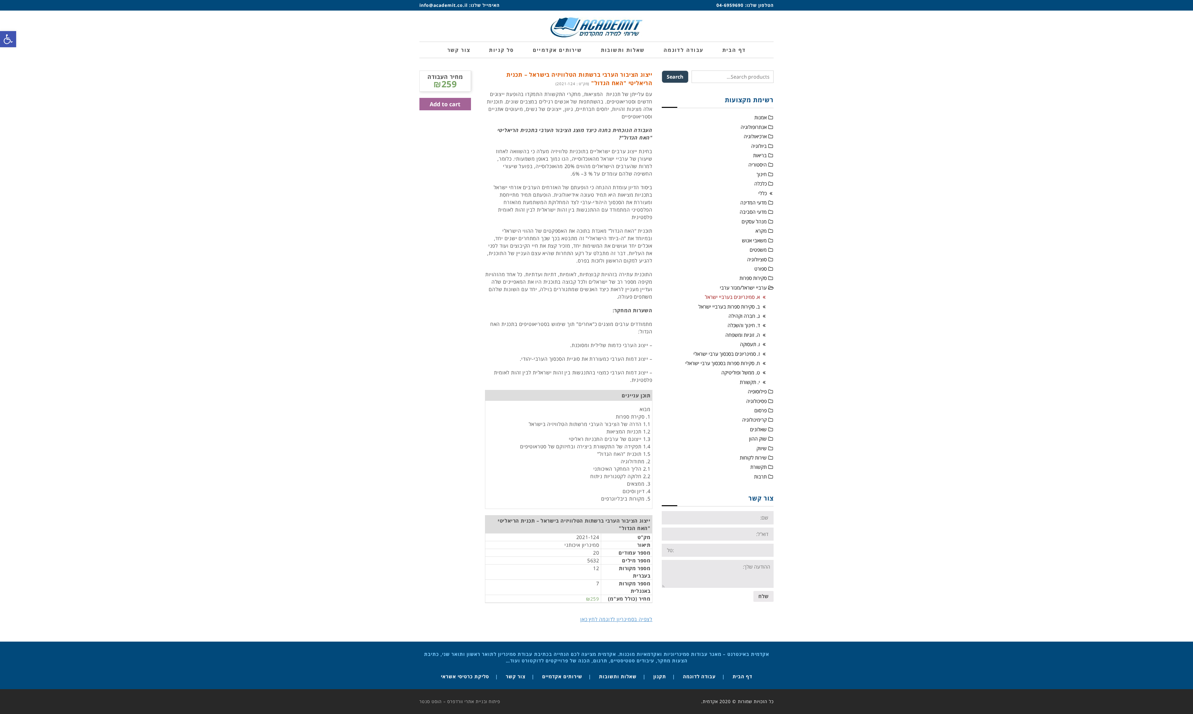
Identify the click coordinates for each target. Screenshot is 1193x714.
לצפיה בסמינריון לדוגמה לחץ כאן (616, 619)
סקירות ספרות (753, 278)
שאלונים (758, 429)
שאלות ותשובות (618, 676)
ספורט (760, 268)
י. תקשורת (750, 382)
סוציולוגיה (757, 259)
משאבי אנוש (754, 240)
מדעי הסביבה (753, 211)
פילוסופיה (757, 391)
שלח (763, 596)
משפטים (758, 249)
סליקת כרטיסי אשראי (465, 676)
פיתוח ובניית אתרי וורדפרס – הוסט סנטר (459, 701)
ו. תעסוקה (750, 344)
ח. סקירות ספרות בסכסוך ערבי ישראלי (722, 363)
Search (675, 76)
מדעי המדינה (753, 202)
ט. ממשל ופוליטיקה (740, 372)
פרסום (760, 410)
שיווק (761, 448)
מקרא (761, 230)
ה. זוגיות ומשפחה (742, 335)
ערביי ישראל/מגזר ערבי (743, 287)
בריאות (760, 155)
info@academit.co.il (443, 5)
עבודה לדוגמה (699, 676)
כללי (762, 193)
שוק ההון (758, 438)
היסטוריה (757, 164)
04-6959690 (729, 5)
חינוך (761, 174)
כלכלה (760, 183)
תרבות (760, 476)
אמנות (760, 117)
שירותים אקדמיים (562, 676)
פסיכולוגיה (756, 401)
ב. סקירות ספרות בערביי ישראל (729, 306)
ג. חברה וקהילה (744, 316)
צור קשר (515, 676)
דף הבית (742, 676)
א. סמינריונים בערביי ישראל (732, 297)
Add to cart (445, 104)
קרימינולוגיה (754, 419)
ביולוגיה (759, 146)
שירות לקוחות (753, 457)
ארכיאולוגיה (755, 136)
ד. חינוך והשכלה (744, 325)
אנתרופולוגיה (754, 127)
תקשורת (758, 467)
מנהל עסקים (754, 221)
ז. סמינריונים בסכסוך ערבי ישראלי (726, 353)
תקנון (659, 676)
